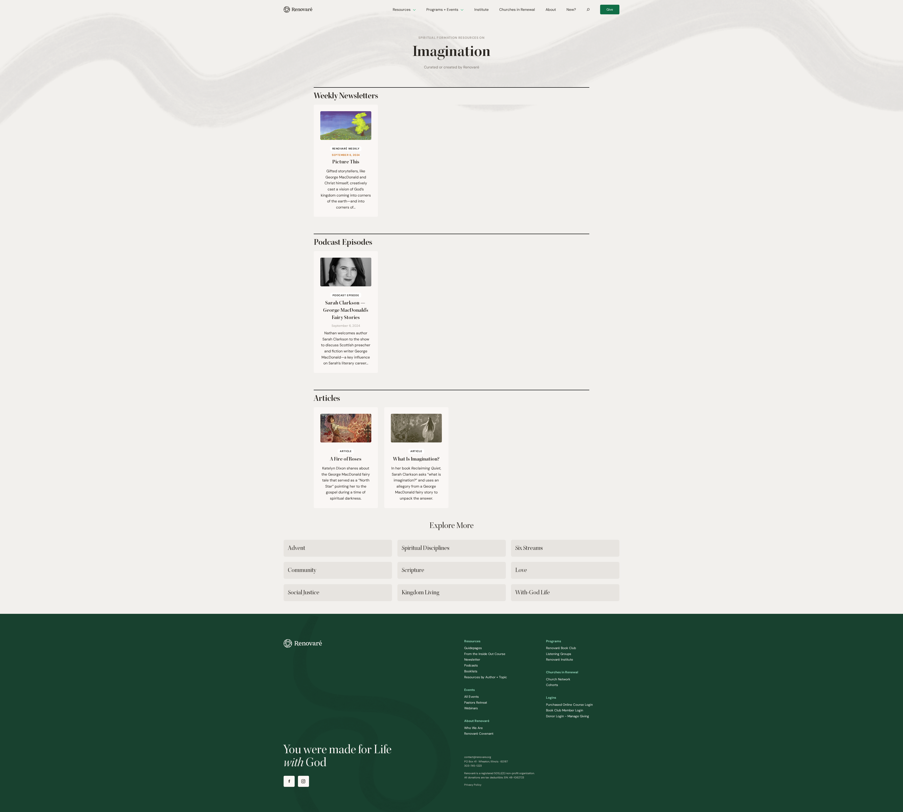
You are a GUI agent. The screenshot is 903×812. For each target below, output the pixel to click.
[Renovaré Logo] (298, 9)
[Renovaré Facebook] (289, 781)
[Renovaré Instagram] (303, 781)
